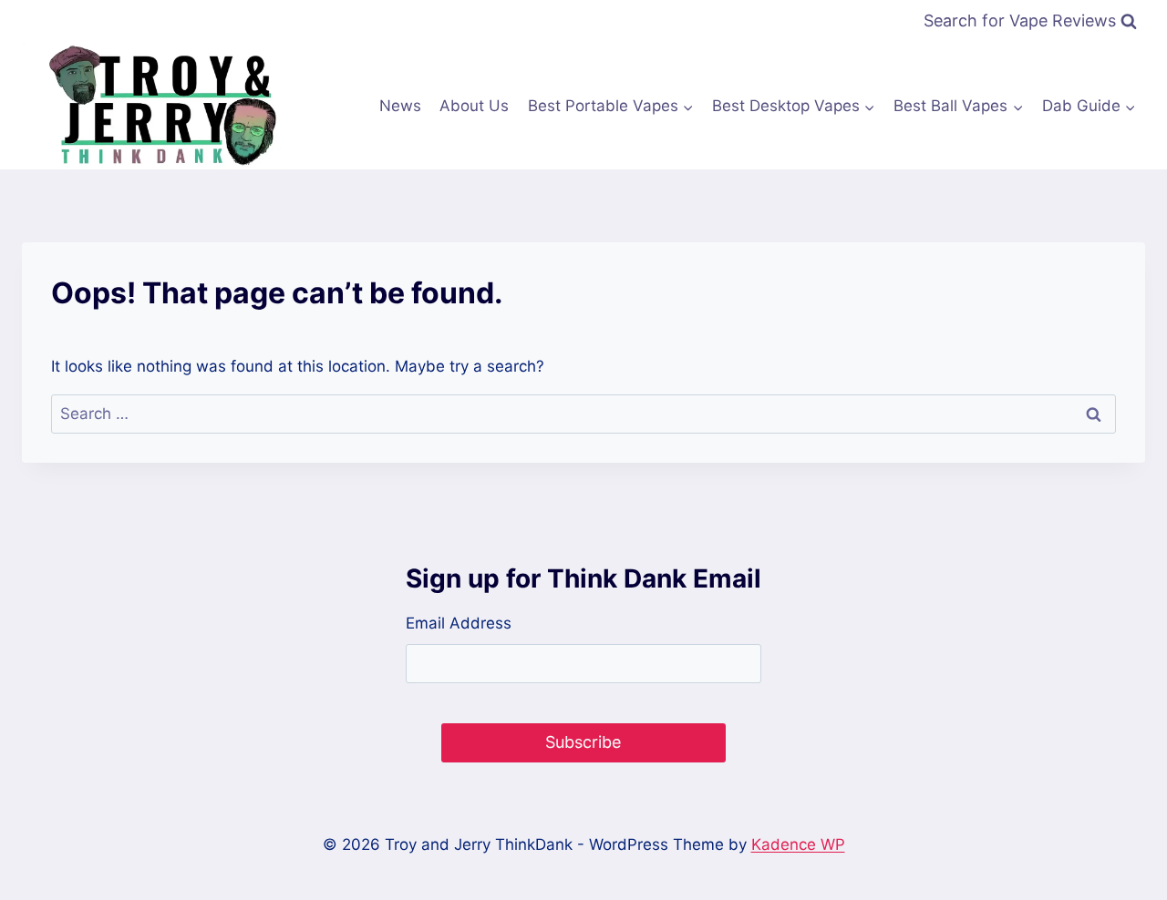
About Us (474, 106)
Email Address (458, 623)
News (400, 106)
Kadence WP (798, 844)
